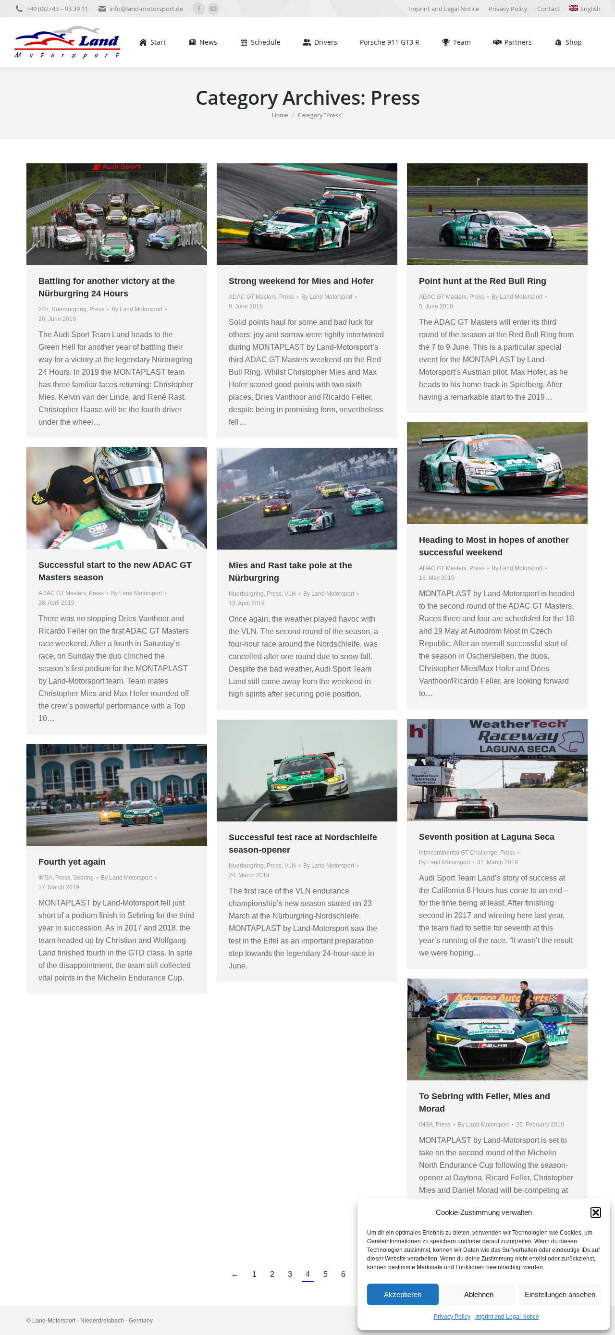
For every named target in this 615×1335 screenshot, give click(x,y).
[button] (596, 1212)
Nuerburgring (68, 309)
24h (43, 309)
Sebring (83, 877)
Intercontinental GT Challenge (458, 852)
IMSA (45, 877)
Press (96, 309)
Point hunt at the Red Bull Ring (482, 281)
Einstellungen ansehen (560, 1294)
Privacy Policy (452, 1316)
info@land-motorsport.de (146, 8)
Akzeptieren (402, 1294)
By (136, 309)
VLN (290, 593)
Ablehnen (478, 1294)
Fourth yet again (72, 862)
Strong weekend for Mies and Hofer (301, 281)
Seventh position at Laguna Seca (486, 837)
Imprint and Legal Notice (507, 1316)
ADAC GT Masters (252, 297)
